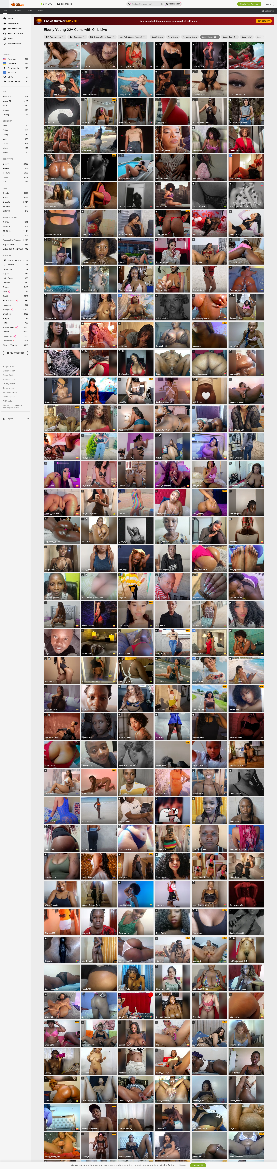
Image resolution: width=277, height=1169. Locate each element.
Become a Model (10, 392)
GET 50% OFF (264, 21)
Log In (268, 4)
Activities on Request (133, 37)
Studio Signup (9, 397)
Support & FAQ (9, 367)
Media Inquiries (9, 380)
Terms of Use (8, 388)
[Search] (162, 4)
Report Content (9, 375)
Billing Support (9, 371)
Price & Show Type (102, 37)
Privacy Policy (9, 384)
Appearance (55, 37)
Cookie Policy (167, 1165)
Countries (77, 37)
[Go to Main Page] (23, 4)
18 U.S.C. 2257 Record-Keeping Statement (12, 406)
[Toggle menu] (4, 4)
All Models (7, 401)
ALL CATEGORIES (17, 353)
